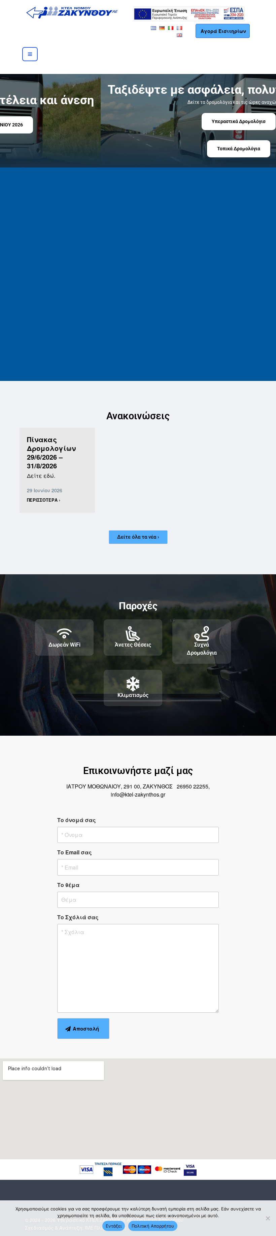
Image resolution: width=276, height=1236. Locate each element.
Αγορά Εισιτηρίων (223, 31)
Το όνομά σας (76, 820)
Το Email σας (74, 852)
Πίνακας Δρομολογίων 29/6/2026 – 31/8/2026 (51, 452)
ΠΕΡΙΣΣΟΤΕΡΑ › (43, 500)
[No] (267, 1218)
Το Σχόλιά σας (78, 917)
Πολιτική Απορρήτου (153, 1226)
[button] (10, 120)
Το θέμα (68, 885)
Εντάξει (114, 1226)
